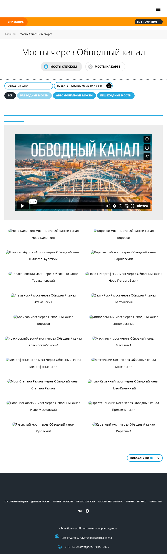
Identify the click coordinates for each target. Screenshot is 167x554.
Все (10, 95)
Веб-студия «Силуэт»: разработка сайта (87, 537)
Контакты (155, 501)
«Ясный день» (68, 528)
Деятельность (40, 501)
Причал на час (136, 501)
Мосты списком (63, 67)
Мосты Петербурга (110, 501)
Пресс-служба (85, 501)
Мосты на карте (107, 67)
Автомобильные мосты (74, 95)
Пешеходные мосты (115, 95)
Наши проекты (63, 501)
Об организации (16, 501)
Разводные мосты (34, 95)
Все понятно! (147, 22)
